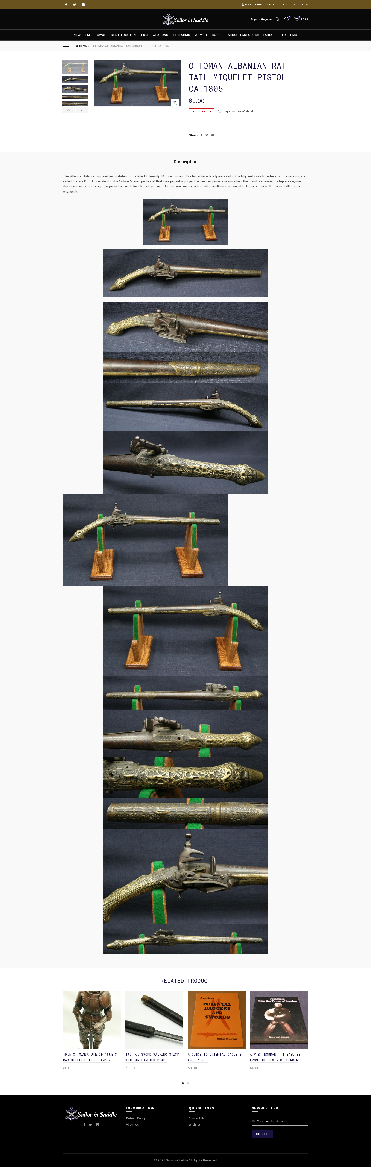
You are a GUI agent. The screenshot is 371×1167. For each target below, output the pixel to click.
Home (83, 46)
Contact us (287, 4)
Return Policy (136, 1118)
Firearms (181, 35)
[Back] (66, 46)
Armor (201, 35)
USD (302, 4)
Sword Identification (116, 35)
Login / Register (261, 19)
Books (217, 35)
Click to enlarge (175, 103)
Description (185, 161)
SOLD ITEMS (287, 35)
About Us (132, 1124)
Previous (69, 110)
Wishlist (289, 17)
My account (253, 4)
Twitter (74, 4)
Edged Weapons (154, 35)
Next (82, 110)
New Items (82, 35)
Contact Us (197, 1118)
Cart (270, 4)
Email (83, 4)
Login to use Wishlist (238, 111)
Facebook (66, 4)
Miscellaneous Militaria (250, 35)
